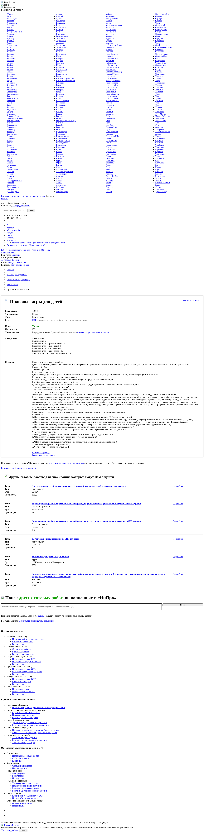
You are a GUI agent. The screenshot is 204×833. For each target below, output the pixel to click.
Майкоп (109, 14)
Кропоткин (61, 147)
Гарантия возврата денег (43, 455)
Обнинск (109, 112)
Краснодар (60, 134)
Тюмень (158, 105)
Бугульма (10, 107)
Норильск (110, 105)
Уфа (157, 123)
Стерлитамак (160, 65)
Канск (58, 85)
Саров (157, 23)
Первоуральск (111, 141)
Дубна (58, 18)
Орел (108, 123)
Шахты (158, 167)
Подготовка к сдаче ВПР (24, 679)
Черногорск (160, 154)
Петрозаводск (111, 145)
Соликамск (159, 52)
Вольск (9, 143)
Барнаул (10, 63)
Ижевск (59, 56)
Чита (157, 161)
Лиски (59, 178)
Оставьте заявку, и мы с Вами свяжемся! (26, 245)
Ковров (59, 114)
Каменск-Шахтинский (65, 81)
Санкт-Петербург (162, 14)
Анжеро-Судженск (14, 32)
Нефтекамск (111, 63)
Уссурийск (159, 118)
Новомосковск (112, 83)
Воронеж (10, 147)
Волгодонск (12, 134)
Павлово (109, 134)
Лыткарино (61, 185)
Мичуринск (110, 34)
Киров (58, 98)
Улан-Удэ (159, 109)
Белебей (10, 70)
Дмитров (10, 189)
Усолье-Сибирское (162, 116)
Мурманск (110, 38)
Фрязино (159, 127)
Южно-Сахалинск (162, 183)
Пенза (108, 138)
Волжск (10, 136)
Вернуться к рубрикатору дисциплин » (19, 468)
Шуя (157, 169)
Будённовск (11, 109)
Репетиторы (18, 776)
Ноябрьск (110, 107)
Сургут (158, 70)
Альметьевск (12, 23)
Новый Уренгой (112, 101)
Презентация (18, 806)
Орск (108, 129)
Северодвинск (161, 30)
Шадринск (159, 163)
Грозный (10, 172)
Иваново (59, 52)
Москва (109, 36)
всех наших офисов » (21, 265)
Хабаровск (159, 129)
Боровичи (11, 101)
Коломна (59, 118)
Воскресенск (12, 149)
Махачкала (110, 16)
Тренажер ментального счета (26, 783)
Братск (9, 103)
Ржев (108, 169)
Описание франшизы (22, 803)
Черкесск (159, 152)
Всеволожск (12, 154)
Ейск (58, 25)
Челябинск (159, 145)
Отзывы (10, 238)
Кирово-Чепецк (62, 101)
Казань (59, 72)
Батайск (10, 65)
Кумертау (60, 156)
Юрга (157, 185)
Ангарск (10, 30)
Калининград (61, 74)
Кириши (59, 96)
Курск (58, 163)
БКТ (34, 320)
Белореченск (12, 78)
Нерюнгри (110, 61)
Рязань (108, 183)
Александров (12, 18)
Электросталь (160, 176)
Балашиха (11, 58)
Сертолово (159, 41)
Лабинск (59, 167)
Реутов (108, 167)
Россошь (109, 174)
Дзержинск (11, 185)
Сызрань (158, 72)
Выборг (10, 156)
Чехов (157, 156)
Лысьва (59, 183)
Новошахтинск (112, 98)
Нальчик (109, 52)
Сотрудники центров (22, 766)
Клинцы (59, 112)
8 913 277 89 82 (8, 252)
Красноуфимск (62, 143)
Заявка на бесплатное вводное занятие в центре (34, 732)
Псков (108, 156)
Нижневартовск (112, 67)
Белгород (10, 67)
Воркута (10, 145)
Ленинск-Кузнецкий (64, 172)
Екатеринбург (62, 27)
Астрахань (11, 50)
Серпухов (159, 38)
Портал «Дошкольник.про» (25, 798)
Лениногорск (61, 169)
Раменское (110, 163)
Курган (59, 161)
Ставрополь (160, 61)
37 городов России (21, 205)
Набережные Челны (114, 45)
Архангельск (12, 45)
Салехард (109, 187)
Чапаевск (159, 141)
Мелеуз (109, 21)
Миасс (108, 23)
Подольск (110, 147)
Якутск (158, 187)
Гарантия (194, 300)
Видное (10, 123)
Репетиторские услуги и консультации (30, 725)
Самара (109, 192)
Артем (9, 43)
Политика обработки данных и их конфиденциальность (38, 243)
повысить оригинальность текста (93, 332)
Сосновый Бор (161, 56)
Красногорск (61, 132)
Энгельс (158, 181)
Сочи (157, 58)
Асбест (9, 47)
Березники (11, 83)
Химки (158, 136)
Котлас (59, 129)
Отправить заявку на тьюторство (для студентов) (35, 730)
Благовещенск (12, 94)
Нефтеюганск (111, 65)
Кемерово (60, 90)
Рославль (109, 172)
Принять (23, 830)
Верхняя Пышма (13, 121)
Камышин (60, 83)
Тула (157, 103)
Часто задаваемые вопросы (25, 717)
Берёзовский (12, 85)
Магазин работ (14, 230)
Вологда (10, 141)
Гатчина (10, 163)
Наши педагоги (19, 768)
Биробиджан (12, 90)
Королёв (59, 125)
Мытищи (109, 43)
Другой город (161, 192)
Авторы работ (19, 773)
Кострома (60, 127)
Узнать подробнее (9, 830)
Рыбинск (109, 181)
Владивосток (12, 125)
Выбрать (16, 255)
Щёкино (158, 174)
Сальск (108, 189)
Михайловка (111, 30)
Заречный (60, 43)
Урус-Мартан (160, 114)
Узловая (158, 107)
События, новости (21, 758)
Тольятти (159, 92)
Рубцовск (110, 178)
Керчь (58, 92)
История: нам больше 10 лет (25, 756)
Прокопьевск (111, 152)
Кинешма (60, 94)
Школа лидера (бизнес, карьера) (27, 671)
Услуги (10, 233)
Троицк (158, 96)
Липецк (59, 176)
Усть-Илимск (160, 121)
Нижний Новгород (114, 72)
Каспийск (60, 87)
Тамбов (158, 78)
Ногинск (109, 103)
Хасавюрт (159, 134)
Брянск (9, 105)
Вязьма (9, 161)
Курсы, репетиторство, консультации (29, 740)
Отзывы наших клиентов (24, 715)
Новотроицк (111, 90)
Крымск (59, 149)
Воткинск (11, 152)
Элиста (158, 178)
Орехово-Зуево (112, 127)
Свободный (160, 25)
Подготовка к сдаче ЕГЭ (23, 659)
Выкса (9, 158)
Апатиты (10, 34)
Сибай (158, 43)
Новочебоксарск (112, 94)
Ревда (108, 165)
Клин (58, 109)
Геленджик (11, 165)
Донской (59, 16)
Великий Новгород (15, 118)
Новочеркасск (111, 96)
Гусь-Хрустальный (14, 181)
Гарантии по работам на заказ (26, 712)
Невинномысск (112, 58)
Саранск (158, 16)
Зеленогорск (61, 45)
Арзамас (10, 36)
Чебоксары (159, 143)
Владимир (11, 129)
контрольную (65, 463)
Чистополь (159, 158)
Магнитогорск (62, 192)
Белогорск (11, 74)
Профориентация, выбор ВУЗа (26, 661)
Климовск (60, 107)
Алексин (10, 21)
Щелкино (159, 172)
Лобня (58, 181)
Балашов (10, 61)
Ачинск (10, 52)
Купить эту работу (41, 452)
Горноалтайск (12, 169)
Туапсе (158, 98)
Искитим (60, 63)
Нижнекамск (111, 70)
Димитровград (13, 187)
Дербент (10, 183)
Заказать (11, 228)
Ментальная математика (23, 691)
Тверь (157, 81)
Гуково (9, 178)
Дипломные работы (21, 649)
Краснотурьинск (63, 141)
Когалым (59, 116)
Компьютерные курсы (22, 641)
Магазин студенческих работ (26, 788)
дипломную (78, 463)
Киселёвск (60, 103)
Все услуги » (18, 644)
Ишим (58, 65)
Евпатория (60, 21)
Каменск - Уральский (65, 78)
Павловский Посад (113, 136)
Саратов (158, 21)
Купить (186, 300)
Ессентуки (60, 34)
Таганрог (159, 76)
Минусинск (110, 27)
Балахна (10, 56)
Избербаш (60, 58)
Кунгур (59, 158)
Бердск (9, 81)
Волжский (11, 138)
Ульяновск (159, 112)
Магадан (59, 189)
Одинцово (110, 114)
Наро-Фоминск (112, 54)
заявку (41, 616)
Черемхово (159, 147)
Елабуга (59, 30)
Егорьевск (60, 23)
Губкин (10, 174)
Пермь (108, 143)
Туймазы (159, 101)
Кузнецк (59, 154)
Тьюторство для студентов (24, 737)
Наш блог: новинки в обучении (27, 786)
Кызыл (59, 165)
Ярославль (159, 189)
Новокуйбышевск (113, 81)
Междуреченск (112, 18)
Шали (157, 165)
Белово (9, 72)
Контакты (11, 240)
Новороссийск (112, 85)
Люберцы (60, 187)
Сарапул (158, 18)
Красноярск (61, 145)
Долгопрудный (13, 192)
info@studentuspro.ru (17, 262)
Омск (108, 121)
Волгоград (11, 132)
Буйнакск (11, 114)
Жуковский (61, 41)
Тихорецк (159, 87)
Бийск (9, 87)
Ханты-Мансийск (162, 132)
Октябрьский (111, 118)
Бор (8, 96)
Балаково (10, 54)
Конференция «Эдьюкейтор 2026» (28, 796)
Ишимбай (60, 67)
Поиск (182, 605)
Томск (157, 94)
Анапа (9, 27)
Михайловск (111, 32)
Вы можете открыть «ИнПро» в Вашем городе (23, 196)
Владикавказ (12, 127)
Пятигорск (110, 161)
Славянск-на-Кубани (163, 47)
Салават (109, 185)
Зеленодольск (61, 47)
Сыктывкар (160, 74)
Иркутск (59, 61)
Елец (58, 32)
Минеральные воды (114, 25)
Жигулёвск (60, 38)
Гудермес (10, 176)
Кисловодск (61, 105)
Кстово (59, 152)
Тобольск (159, 90)
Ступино (159, 67)
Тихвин (158, 85)
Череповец (159, 149)
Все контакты (13, 220)
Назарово (110, 47)
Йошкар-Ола (61, 70)
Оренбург (110, 125)
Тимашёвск (160, 83)
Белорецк (10, 76)
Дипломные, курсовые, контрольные (29, 722)
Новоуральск (111, 92)
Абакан (10, 14)
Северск (158, 32)
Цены (9, 235)
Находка (109, 56)
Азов (9, 16)
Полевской (110, 149)
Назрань (109, 50)
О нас (9, 225)
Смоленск (159, 50)
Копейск (59, 123)
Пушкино (110, 158)
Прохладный (111, 154)
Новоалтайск (111, 76)
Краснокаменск (62, 136)
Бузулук (10, 112)
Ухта (157, 125)
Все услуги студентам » (23, 654)
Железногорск (62, 36)
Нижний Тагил (112, 74)
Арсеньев (10, 41)
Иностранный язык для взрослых (28, 639)
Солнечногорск (161, 54)
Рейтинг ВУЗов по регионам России (29, 791)
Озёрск (109, 116)
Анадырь (10, 25)
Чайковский (160, 138)
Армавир (10, 38)
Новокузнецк (111, 78)
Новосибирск (111, 87)
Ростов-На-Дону (112, 176)
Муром (109, 41)
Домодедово (61, 14)
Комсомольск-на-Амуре (66, 121)
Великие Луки (13, 116)
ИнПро (4, 198)
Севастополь (160, 27)
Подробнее (178, 486)
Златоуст (59, 50)
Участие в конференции (23, 742)
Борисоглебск (12, 98)
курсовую (53, 463)
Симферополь (161, 45)
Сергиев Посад (161, 34)
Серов (157, 36)
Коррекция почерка (21, 681)
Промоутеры (18, 778)
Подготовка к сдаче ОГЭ (24, 669)
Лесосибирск (61, 174)
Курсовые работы (20, 651)
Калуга (59, 76)
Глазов (9, 167)
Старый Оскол (161, 63)
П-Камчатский (112, 132)
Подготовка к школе (22, 689)
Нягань (109, 109)
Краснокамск (61, 138)
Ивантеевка (61, 54)
